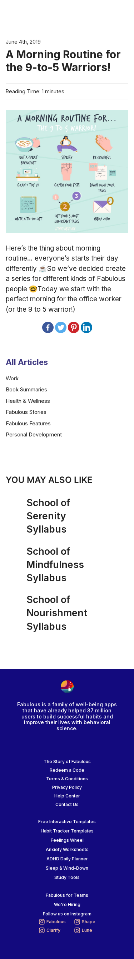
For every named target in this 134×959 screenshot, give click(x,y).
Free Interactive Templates (67, 821)
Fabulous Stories (26, 412)
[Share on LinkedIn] (86, 327)
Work (12, 378)
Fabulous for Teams (67, 895)
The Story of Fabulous (67, 761)
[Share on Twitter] (60, 327)
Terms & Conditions (67, 778)
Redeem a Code (67, 770)
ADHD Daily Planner (67, 858)
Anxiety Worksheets (67, 849)
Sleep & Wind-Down (67, 868)
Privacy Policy (67, 787)
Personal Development (34, 434)
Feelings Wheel (67, 840)
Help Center (67, 796)
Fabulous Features (28, 423)
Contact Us (67, 804)
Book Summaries (26, 389)
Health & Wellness (28, 400)
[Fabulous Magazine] (34, 15)
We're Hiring (67, 904)
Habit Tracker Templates (67, 831)
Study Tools (67, 877)
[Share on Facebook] (48, 327)
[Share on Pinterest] (73, 327)
